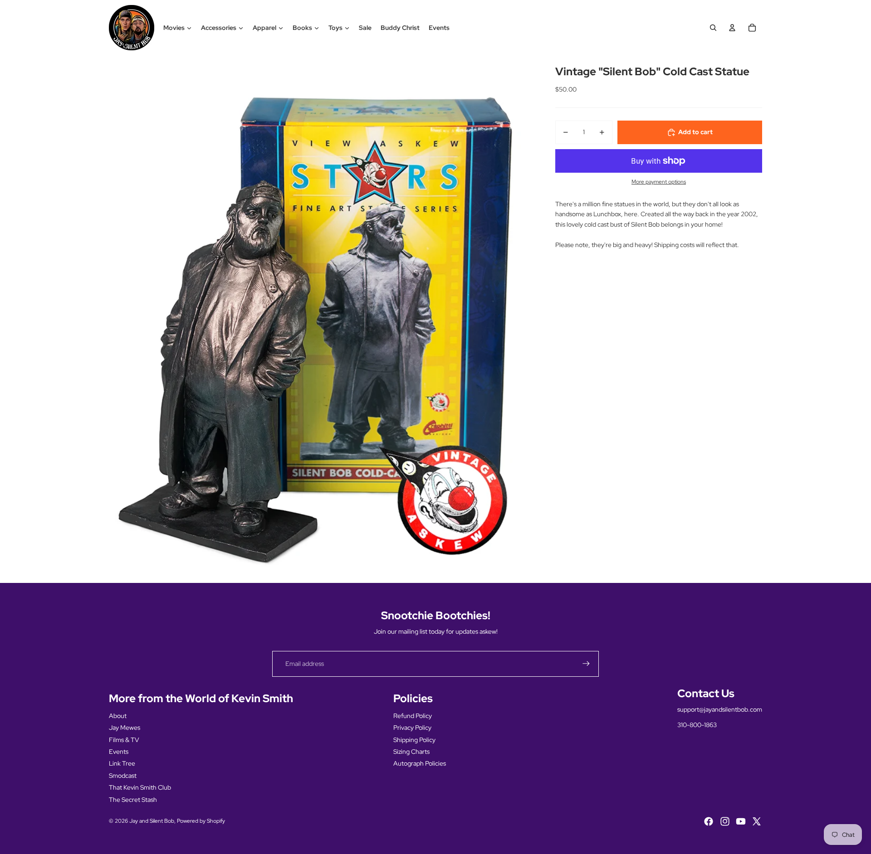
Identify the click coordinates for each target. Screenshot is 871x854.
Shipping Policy (414, 740)
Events (439, 28)
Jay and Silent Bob (151, 821)
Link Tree (122, 763)
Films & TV (124, 740)
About (118, 716)
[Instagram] (724, 821)
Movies (174, 28)
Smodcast (123, 776)
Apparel (264, 28)
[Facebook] (708, 821)
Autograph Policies (419, 763)
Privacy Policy (412, 727)
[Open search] (713, 28)
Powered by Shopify (201, 821)
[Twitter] (756, 821)
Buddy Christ (400, 28)
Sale (365, 28)
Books (302, 28)
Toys (335, 28)
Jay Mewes (124, 727)
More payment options (658, 182)
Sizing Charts (411, 751)
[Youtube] (740, 821)
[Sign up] (586, 663)
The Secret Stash (133, 800)
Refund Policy (412, 716)
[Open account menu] (732, 28)
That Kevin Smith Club (140, 787)
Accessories (218, 28)
